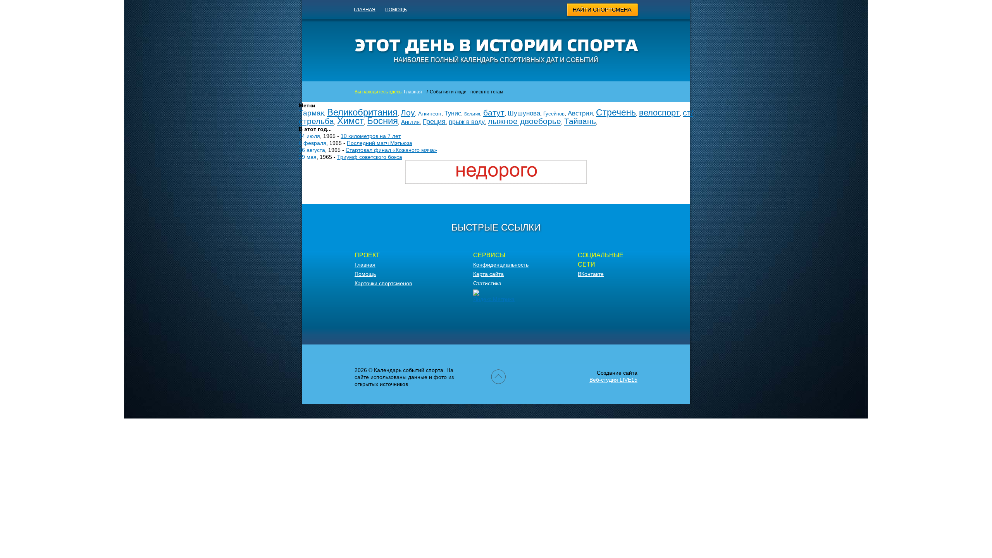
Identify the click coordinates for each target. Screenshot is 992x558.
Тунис (452, 113)
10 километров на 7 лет (371, 136)
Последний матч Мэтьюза (379, 143)
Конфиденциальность (501, 265)
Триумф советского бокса (369, 157)
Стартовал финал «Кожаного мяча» (391, 150)
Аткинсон (429, 113)
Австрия (580, 113)
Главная (364, 9)
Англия (410, 122)
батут (494, 112)
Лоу (408, 112)
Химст (350, 120)
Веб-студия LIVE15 (613, 380)
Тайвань (580, 121)
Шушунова (524, 113)
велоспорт (659, 112)
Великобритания (362, 112)
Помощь (396, 9)
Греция (434, 122)
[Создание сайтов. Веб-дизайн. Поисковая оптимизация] (496, 182)
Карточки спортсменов (383, 283)
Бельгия (472, 114)
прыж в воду (467, 122)
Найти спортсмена (602, 11)
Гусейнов (554, 114)
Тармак (311, 113)
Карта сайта (488, 274)
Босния (382, 120)
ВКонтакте (591, 274)
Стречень (616, 112)
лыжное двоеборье (524, 121)
